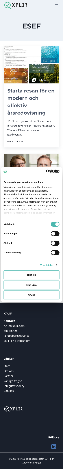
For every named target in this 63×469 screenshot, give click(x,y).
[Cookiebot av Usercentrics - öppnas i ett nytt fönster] (46, 171)
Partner (8, 376)
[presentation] (31, 64)
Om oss (9, 371)
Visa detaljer (47, 265)
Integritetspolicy (14, 386)
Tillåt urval (31, 285)
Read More (15, 141)
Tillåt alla (31, 274)
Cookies (9, 391)
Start (7, 366)
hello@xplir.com (14, 326)
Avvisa (31, 295)
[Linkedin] (53, 446)
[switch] (55, 233)
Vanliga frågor (13, 381)
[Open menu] (56, 5)
